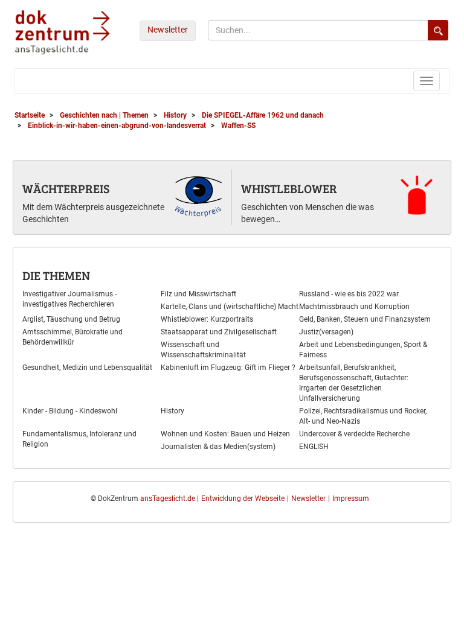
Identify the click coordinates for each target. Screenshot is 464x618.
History (172, 411)
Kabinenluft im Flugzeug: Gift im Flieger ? (228, 367)
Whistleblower (289, 188)
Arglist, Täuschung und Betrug (71, 319)
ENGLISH (314, 446)
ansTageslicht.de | (169, 498)
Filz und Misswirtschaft (198, 294)
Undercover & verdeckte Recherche (354, 434)
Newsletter (167, 29)
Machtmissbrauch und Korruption (354, 306)
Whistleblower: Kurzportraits (207, 319)
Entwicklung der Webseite (243, 498)
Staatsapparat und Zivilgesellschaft (219, 332)
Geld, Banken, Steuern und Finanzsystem (365, 319)
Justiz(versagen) (326, 332)
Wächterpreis (65, 188)
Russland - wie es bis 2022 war (349, 294)
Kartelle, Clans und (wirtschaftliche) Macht (229, 306)
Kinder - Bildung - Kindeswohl (69, 411)
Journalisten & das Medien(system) (218, 446)
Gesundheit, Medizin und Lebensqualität (87, 367)
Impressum (350, 498)
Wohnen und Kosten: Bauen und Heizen (225, 434)
